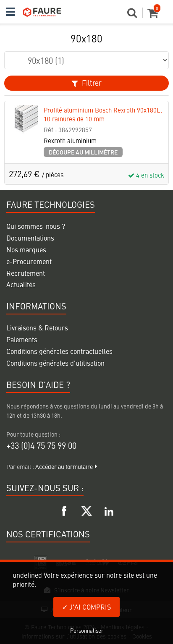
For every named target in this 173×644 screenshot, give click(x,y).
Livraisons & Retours (37, 327)
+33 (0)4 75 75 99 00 (41, 445)
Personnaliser (86, 630)
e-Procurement (29, 261)
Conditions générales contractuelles (59, 351)
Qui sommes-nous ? (35, 225)
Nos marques (26, 249)
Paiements (21, 339)
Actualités (21, 284)
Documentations (30, 237)
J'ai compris (89, 606)
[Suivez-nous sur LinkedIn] (108, 509)
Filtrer (91, 83)
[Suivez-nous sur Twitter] (86, 509)
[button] (135, 15)
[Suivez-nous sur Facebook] (64, 509)
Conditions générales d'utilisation (55, 362)
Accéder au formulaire (64, 466)
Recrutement (25, 272)
